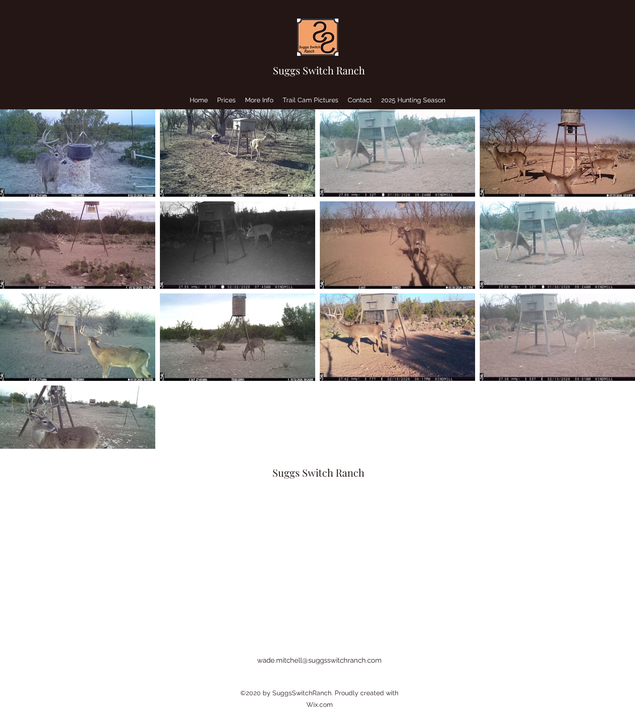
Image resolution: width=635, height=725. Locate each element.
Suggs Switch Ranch (319, 70)
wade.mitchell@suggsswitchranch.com (319, 660)
